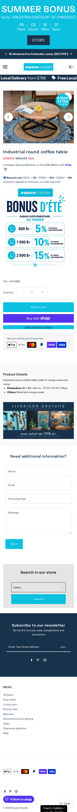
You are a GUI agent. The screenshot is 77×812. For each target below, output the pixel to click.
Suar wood (9, 699)
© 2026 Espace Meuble (15, 807)
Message (13, 512)
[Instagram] (44, 661)
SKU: (6, 281)
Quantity (8, 292)
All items (8, 694)
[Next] (71, 54)
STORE (38, 40)
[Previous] (6, 54)
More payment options (38, 327)
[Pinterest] (38, 661)
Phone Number (17, 498)
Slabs (6, 723)
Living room (10, 704)
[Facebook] (31, 661)
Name (11, 471)
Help (5, 733)
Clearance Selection (14, 728)
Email (11, 485)
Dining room (10, 709)
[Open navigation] (12, 67)
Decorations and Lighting (18, 718)
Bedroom (8, 714)
